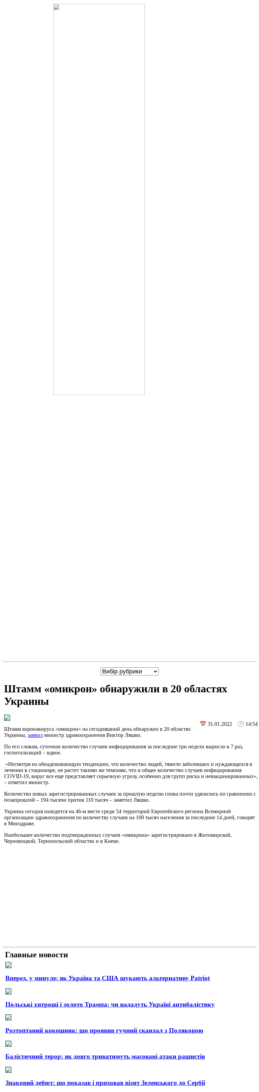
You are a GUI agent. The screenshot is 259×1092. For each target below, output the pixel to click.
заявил (35, 735)
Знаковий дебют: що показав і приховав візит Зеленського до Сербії (105, 1082)
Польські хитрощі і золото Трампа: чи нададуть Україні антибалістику (110, 1004)
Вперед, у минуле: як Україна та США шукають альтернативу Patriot (107, 978)
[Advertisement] (129, 897)
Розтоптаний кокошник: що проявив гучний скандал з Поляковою (104, 1030)
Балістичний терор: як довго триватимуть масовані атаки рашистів (105, 1056)
